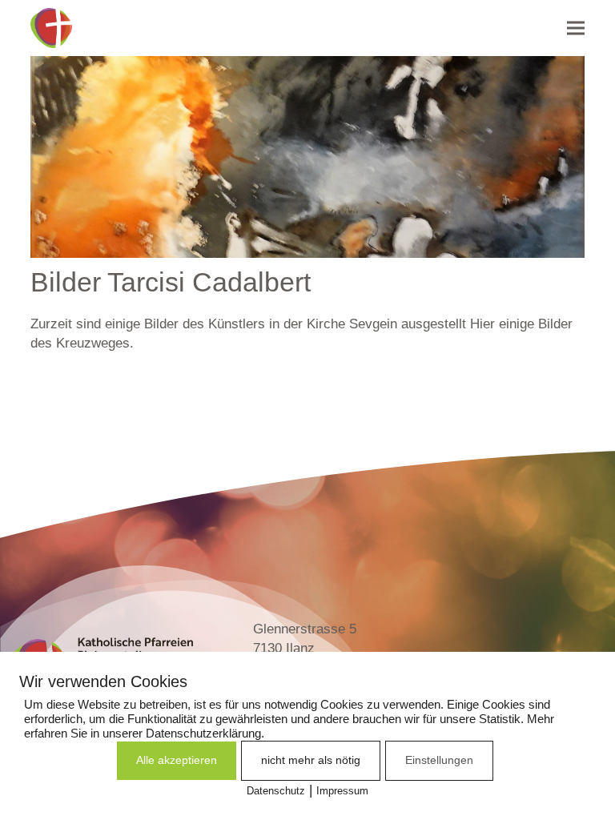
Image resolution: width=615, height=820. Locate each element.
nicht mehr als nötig (310, 760)
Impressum (342, 791)
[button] (576, 27)
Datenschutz (276, 791)
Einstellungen (439, 760)
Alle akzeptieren (176, 760)
